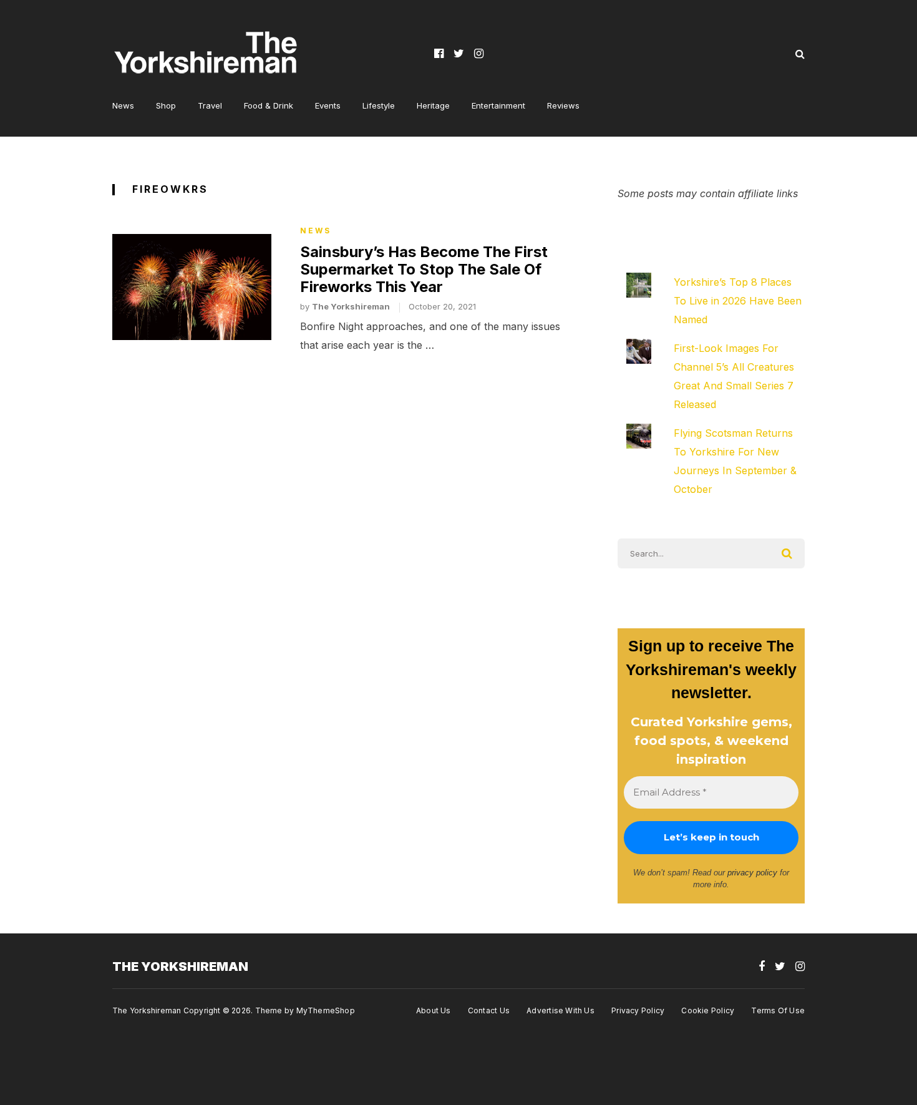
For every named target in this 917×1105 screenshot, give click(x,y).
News (123, 105)
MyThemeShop (325, 1010)
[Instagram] (478, 53)
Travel (210, 105)
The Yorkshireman (351, 306)
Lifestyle (378, 105)
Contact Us (489, 1010)
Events (328, 105)
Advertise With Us (560, 1010)
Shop (166, 105)
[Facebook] (439, 53)
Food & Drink (268, 105)
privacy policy (752, 872)
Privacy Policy (637, 1010)
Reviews (563, 105)
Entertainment (498, 105)
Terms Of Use (778, 1010)
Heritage (433, 105)
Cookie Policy (707, 1010)
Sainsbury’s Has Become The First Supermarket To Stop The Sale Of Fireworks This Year (424, 269)
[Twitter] (459, 53)
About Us (433, 1010)
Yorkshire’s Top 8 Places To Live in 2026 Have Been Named (738, 301)
